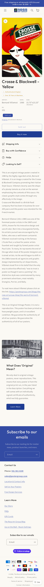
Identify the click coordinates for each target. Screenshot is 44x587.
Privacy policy (32, 577)
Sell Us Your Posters (13, 486)
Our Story (9, 506)
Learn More (15, 406)
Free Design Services (13, 492)
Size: (28, 100)
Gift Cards (9, 516)
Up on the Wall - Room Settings (18, 527)
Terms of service (16, 581)
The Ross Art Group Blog (15, 521)
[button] (5, 10)
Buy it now (22, 134)
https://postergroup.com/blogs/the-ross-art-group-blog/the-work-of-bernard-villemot (21, 295)
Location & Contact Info (15, 481)
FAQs (7, 511)
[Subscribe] (36, 455)
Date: (22, 100)
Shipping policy (30, 581)
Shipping (4, 119)
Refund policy (19, 577)
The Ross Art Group (20, 574)
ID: (3, 107)
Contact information (23, 585)
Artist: (4, 100)
